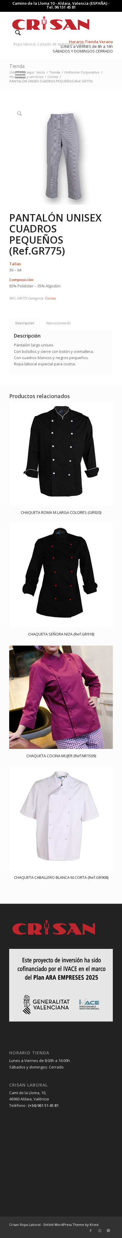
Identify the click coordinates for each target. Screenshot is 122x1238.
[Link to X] (108, 1230)
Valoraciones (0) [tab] (58, 323)
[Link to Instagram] (99, 1230)
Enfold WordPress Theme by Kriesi (71, 1224)
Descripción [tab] (24, 323)
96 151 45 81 (65, 7)
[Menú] (17, 74)
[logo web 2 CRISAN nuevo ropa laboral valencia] (50, 23)
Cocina (50, 298)
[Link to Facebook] (90, 1230)
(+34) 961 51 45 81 (43, 1105)
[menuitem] (15, 32)
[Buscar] (15, 32)
